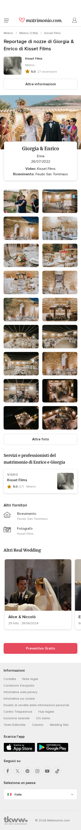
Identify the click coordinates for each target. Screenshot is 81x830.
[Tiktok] (57, 771)
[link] (38, 594)
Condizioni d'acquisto (19, 685)
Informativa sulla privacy (20, 692)
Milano (9, 33)
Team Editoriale (15, 725)
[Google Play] (52, 751)
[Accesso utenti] (74, 20)
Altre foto (40, 439)
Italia (18, 794)
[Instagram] (37, 771)
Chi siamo (43, 718)
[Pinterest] (27, 771)
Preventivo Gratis (40, 648)
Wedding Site (59, 725)
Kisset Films (52, 33)
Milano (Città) (29, 33)
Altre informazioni (40, 84)
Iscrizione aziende (17, 718)
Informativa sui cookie (19, 699)
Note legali (30, 679)
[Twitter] (18, 771)
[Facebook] (8, 771)
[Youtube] (47, 771)
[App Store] (19, 751)
